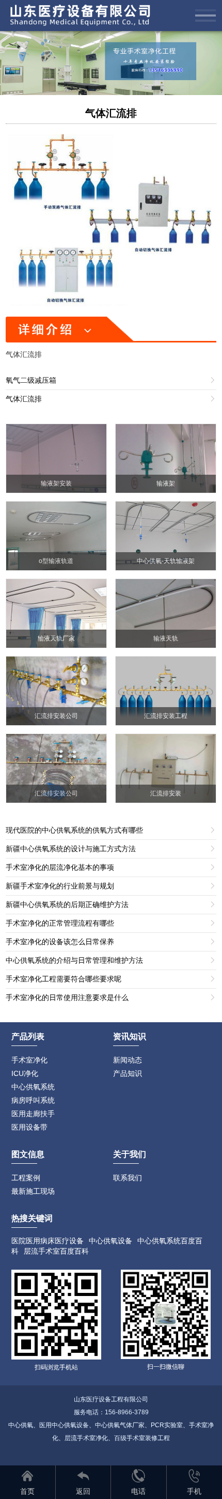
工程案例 (25, 1178)
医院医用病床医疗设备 (47, 1241)
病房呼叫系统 (33, 1100)
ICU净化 (24, 1073)
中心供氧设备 (110, 1241)
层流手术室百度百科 (56, 1251)
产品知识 (127, 1073)
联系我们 (127, 1178)
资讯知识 (129, 1036)
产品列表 (27, 1036)
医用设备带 (29, 1127)
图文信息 (27, 1154)
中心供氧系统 (33, 1087)
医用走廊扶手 (33, 1114)
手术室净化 (29, 1060)
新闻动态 (127, 1060)
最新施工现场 (33, 1191)
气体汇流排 (111, 113)
